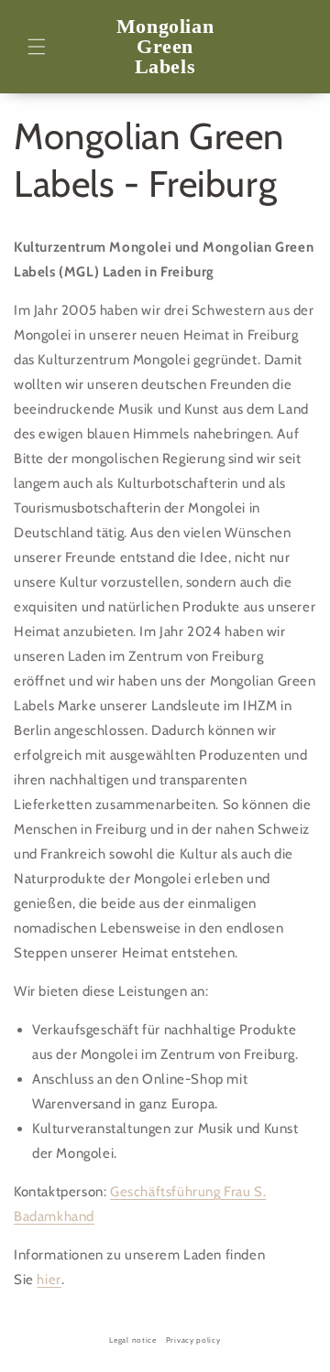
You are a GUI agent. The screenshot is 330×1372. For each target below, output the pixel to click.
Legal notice (132, 1340)
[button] (36, 47)
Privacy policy (193, 1340)
